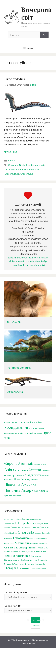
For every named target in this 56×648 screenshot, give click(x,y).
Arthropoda (22, 523)
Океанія (35, 479)
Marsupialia (34, 543)
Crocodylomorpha (42, 533)
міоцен (23, 427)
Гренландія (18, 475)
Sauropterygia (30, 560)
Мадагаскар (33, 475)
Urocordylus (14, 79)
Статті (12, 160)
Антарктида (20, 470)
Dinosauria (21, 538)
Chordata (13, 165)
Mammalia (22, 543)
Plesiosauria (36, 548)
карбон (29, 422)
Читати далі (11, 151)
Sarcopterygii (37, 165)
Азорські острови (40, 464)
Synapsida (9, 564)
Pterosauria (40, 551)
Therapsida (40, 564)
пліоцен (34, 433)
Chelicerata (44, 527)
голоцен (7, 422)
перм (14, 433)
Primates (45, 548)
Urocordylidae (31, 169)
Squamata (42, 560)
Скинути (35, 625)
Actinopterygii (10, 519)
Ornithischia (11, 547)
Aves (46, 523)
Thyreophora (24, 568)
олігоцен (32, 428)
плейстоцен (24, 433)
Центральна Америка (13, 495)
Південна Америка (20, 484)
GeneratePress (28, 643)
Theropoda (11, 567)
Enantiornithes (34, 539)
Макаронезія (45, 475)
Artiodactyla (36, 523)
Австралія (26, 463)
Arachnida (38, 519)
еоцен (21, 422)
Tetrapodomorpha (13, 169)
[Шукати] (44, 35)
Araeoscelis (15, 392)
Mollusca (43, 543)
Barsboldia (14, 322)
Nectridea (24, 165)
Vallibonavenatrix (19, 367)
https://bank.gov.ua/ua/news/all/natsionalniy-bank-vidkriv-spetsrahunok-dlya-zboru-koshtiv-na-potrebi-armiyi (28, 261)
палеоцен (8, 433)
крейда (11, 427)
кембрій (38, 422)
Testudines (30, 564)
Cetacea (35, 527)
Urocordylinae (11, 173)
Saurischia (23, 556)
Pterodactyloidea (25, 551)
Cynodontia (8, 538)
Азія (8, 469)
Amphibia (21, 519)
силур (40, 433)
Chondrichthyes (10, 533)
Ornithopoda (25, 547)
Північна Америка (21, 490)
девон (14, 422)
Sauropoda (36, 556)
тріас (47, 433)
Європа (11, 463)
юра (7, 438)
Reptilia (9, 556)
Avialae (7, 527)
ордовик (41, 428)
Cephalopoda (26, 527)
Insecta (43, 538)
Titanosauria (34, 568)
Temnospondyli (20, 564)
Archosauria (9, 524)
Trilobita (43, 568)
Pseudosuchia (10, 551)
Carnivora (15, 527)
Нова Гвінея (8, 479)
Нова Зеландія (23, 479)
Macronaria (9, 543)
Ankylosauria (30, 519)
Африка (34, 470)
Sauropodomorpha (14, 560)
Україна (43, 490)
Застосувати (35, 620)
